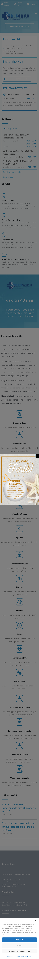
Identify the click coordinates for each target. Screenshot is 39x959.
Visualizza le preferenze (19, 951)
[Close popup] (37, 456)
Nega (19, 945)
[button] (36, 921)
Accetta (19, 940)
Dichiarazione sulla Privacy (24, 956)
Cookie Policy (10, 956)
